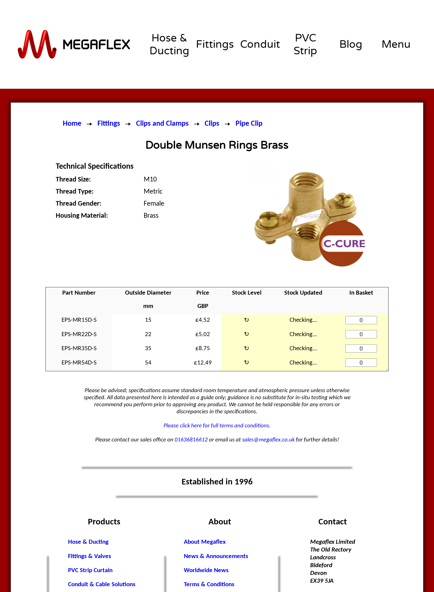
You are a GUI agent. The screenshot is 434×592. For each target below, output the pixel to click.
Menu (396, 44)
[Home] (74, 44)
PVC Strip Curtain (90, 570)
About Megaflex (205, 542)
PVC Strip (305, 44)
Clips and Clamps (162, 124)
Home (72, 124)
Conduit (260, 44)
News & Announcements (216, 556)
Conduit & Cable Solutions (101, 584)
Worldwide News (206, 570)
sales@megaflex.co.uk (268, 440)
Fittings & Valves (89, 556)
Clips (212, 124)
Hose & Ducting (169, 44)
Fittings (215, 44)
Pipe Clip (249, 124)
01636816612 (191, 440)
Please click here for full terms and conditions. (217, 426)
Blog (350, 44)
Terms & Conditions (209, 584)
